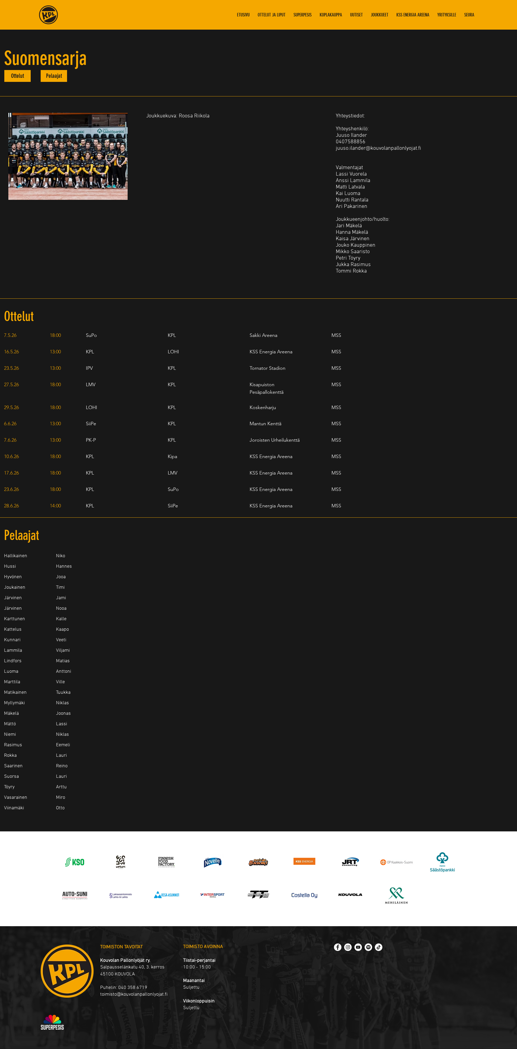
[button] (379, 14)
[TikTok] (378, 947)
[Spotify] (368, 947)
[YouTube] (358, 947)
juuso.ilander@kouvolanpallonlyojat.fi (378, 148)
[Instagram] (348, 947)
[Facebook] (337, 947)
